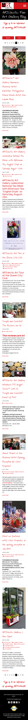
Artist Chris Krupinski (9, 472)
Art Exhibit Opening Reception (12, 647)
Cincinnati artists (8, 266)
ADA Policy (10, 717)
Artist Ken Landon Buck (10, 107)
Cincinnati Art (7, 105)
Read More (5, 130)
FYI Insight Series (8, 331)
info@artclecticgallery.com (14, 699)
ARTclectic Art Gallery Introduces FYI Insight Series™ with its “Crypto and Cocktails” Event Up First (13, 389)
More (20, 38)
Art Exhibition (7, 649)
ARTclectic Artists (15, 265)
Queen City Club (8, 268)
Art (16, 266)
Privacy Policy (17, 717)
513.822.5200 (21, 1)
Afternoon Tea (8, 176)
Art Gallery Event (17, 174)
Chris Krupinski (7, 483)
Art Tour (6, 265)
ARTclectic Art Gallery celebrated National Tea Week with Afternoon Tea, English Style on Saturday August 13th (13, 160)
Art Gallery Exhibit (18, 105)
